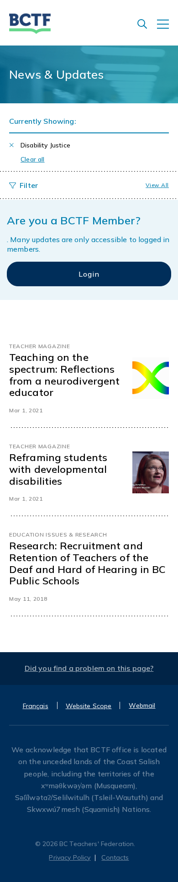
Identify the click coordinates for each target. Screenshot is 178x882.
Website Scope (89, 706)
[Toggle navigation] (167, 29)
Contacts (115, 857)
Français (35, 706)
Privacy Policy (69, 857)
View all (157, 185)
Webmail (142, 705)
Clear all (33, 159)
